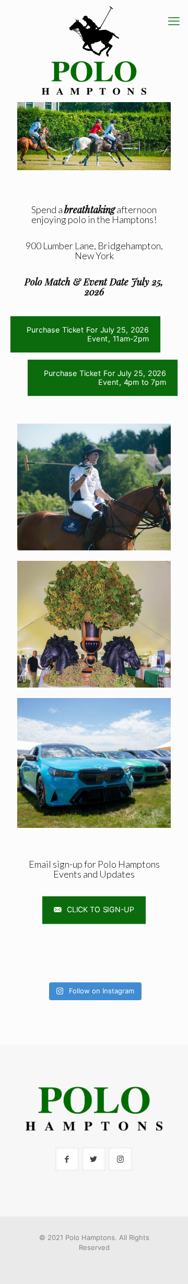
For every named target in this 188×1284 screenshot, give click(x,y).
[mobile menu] (174, 21)
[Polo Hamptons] (94, 50)
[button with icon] (67, 1159)
